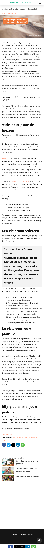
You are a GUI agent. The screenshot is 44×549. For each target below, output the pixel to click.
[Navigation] (39, 2)
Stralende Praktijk (31, 9)
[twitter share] (9, 445)
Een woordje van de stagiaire (28, 476)
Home (3, 13)
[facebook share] (4, 445)
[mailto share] (13, 445)
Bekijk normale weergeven (31, 540)
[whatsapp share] (23, 445)
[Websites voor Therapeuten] (20, 1)
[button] (10, 546)
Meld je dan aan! (7, 434)
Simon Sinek (6, 158)
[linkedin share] (18, 445)
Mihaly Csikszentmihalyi (20, 181)
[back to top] (39, 540)
